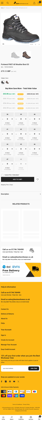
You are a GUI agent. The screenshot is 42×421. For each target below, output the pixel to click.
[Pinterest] (10, 381)
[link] (37, 179)
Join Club (33, 368)
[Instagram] (6, 381)
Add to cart (17, 179)
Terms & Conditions (17, 404)
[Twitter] (18, 381)
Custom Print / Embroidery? (12, 175)
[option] (21, 29)
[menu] (2, 3)
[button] (35, 44)
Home (2, 7)
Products (8, 7)
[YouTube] (14, 381)
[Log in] (34, 3)
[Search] (8, 3)
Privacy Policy (26, 404)
